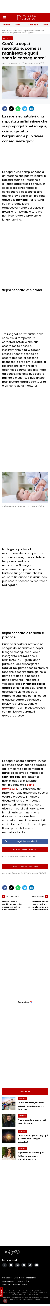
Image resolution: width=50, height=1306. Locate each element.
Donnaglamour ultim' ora (25, 866)
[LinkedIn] (31, 108)
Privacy (1, 1293)
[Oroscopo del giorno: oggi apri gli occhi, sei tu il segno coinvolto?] (8, 1136)
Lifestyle (12, 30)
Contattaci (19, 1277)
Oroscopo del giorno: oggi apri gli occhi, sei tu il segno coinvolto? (33, 1138)
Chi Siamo (7, 1277)
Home (4, 30)
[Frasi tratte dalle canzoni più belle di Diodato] (8, 1120)
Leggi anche (25, 1091)
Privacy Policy (8, 1281)
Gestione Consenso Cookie (14, 1284)
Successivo (38, 896)
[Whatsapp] (18, 108)
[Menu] (4, 17)
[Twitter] (11, 108)
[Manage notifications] (5, 1301)
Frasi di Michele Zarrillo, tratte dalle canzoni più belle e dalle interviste (12, 905)
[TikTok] (30, 1265)
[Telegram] (24, 108)
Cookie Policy (23, 1281)
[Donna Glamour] (26, 17)
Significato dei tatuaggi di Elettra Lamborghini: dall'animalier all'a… (31, 1156)
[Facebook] (4, 108)
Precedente (12, 896)
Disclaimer (31, 1277)
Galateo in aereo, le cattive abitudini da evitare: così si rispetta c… (31, 1106)
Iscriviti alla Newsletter (25, 849)
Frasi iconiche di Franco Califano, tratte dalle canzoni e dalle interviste (37, 905)
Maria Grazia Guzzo (11, 63)
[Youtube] (36, 1265)
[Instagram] (17, 1265)
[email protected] (9, 1293)
